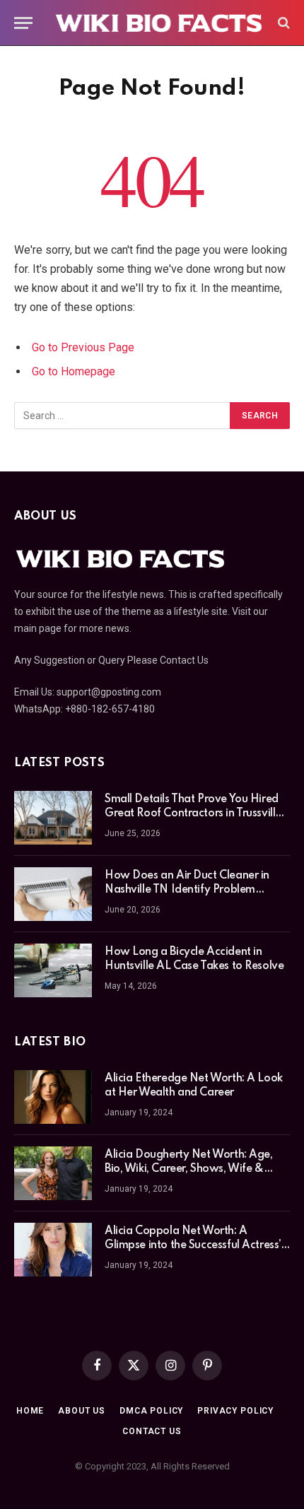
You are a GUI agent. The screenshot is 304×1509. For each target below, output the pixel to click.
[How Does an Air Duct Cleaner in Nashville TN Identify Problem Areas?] (53, 894)
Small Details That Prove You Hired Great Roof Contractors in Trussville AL (193, 813)
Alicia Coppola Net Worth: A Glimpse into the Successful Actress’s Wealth (195, 1245)
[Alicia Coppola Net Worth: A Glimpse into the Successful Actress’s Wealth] (53, 1249)
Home (30, 1411)
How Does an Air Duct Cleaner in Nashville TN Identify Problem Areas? (187, 890)
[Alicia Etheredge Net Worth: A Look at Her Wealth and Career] (53, 1097)
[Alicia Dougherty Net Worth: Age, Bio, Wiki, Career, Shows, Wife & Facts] (53, 1173)
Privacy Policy (235, 1411)
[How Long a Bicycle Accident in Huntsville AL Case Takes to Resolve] (53, 970)
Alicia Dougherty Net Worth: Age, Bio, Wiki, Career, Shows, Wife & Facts (189, 1169)
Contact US (151, 1431)
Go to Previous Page (83, 347)
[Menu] (23, 23)
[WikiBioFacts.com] (159, 22)
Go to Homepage (73, 371)
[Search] (282, 23)
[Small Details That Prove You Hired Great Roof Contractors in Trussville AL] (53, 818)
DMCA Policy (151, 1411)
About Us (81, 1411)
